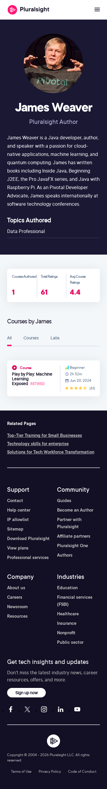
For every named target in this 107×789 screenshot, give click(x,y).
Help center (18, 510)
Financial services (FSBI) (74, 601)
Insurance (66, 623)
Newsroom (17, 606)
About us (16, 587)
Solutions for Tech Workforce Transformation (50, 452)
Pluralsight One (72, 545)
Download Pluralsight (28, 538)
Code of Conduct (82, 771)
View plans (18, 548)
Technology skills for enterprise (38, 443)
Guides (64, 500)
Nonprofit (66, 632)
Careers (14, 597)
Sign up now (26, 692)
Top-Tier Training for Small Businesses (44, 435)
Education (67, 587)
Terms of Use (21, 771)
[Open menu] (97, 9)
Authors (65, 555)
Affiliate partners (73, 536)
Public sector (70, 642)
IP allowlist (18, 519)
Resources (17, 616)
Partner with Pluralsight (69, 523)
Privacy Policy (50, 771)
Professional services (28, 557)
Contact (15, 500)
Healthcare (68, 613)
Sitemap (15, 529)
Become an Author (75, 510)
